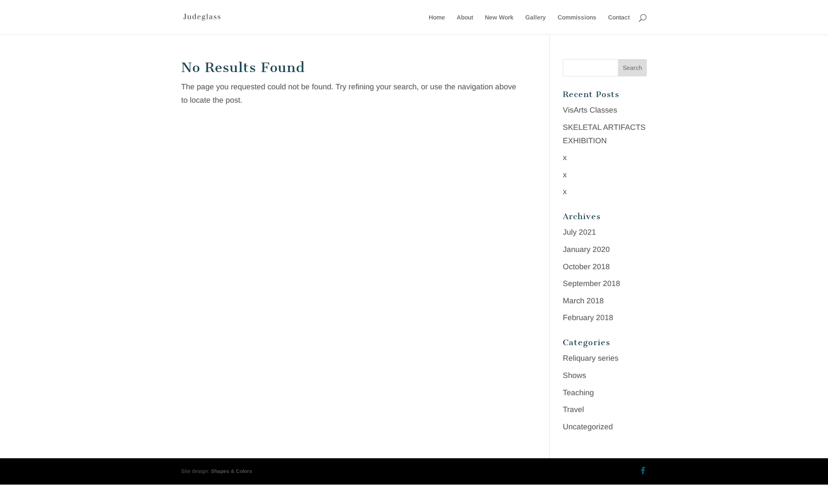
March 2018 (583, 300)
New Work (499, 17)
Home (437, 17)
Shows (574, 375)
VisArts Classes (590, 110)
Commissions (577, 17)
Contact (619, 17)
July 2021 (579, 232)
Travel (573, 409)
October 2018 (586, 266)
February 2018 (588, 317)
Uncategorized (588, 426)
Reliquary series (590, 358)
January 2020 (586, 249)
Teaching (578, 392)
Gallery (535, 17)
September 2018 (591, 283)
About (465, 17)
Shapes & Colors (231, 471)
